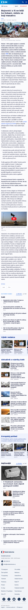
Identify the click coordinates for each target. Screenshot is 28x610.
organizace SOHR (11, 124)
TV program (4, 569)
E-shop (3, 588)
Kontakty (17, 594)
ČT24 (2, 18)
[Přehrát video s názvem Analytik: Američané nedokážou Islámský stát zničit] (14, 218)
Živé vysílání (4, 572)
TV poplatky (4, 575)
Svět (4, 287)
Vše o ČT (3, 594)
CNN (7, 54)
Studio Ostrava (18, 578)
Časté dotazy (18, 591)
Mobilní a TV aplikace (6, 591)
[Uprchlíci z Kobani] (14, 30)
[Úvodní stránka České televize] (7, 552)
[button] (14, 219)
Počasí (3, 585)
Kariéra (17, 585)
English (3, 607)
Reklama (17, 572)
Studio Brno (18, 575)
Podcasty (3, 581)
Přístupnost (19, 607)
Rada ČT (17, 581)
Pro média (17, 569)
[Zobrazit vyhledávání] (23, 2)
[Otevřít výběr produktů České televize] (26, 2)
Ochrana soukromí (10, 607)
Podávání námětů (19, 588)
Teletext (3, 578)
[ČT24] (4, 2)
